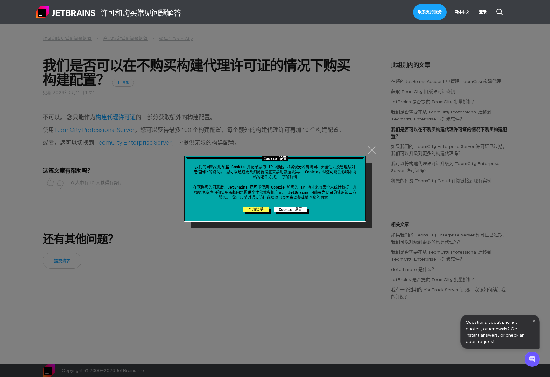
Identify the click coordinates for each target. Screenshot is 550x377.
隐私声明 (209, 192)
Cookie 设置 (290, 209)
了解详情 (289, 177)
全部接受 (256, 209)
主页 (65, 12)
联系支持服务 (430, 12)
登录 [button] (483, 12)
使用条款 (228, 192)
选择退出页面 (278, 197)
